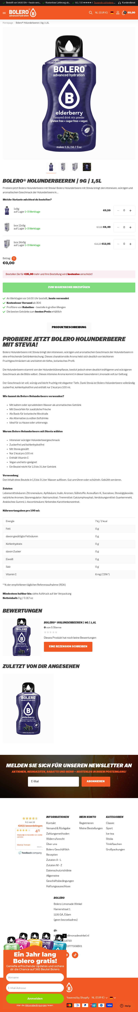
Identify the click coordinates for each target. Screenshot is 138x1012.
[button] (130, 211)
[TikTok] (75, 955)
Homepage (8, 23)
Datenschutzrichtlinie (59, 870)
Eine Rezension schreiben (68, 646)
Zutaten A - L (53, 860)
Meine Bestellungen (91, 828)
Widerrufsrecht (55, 839)
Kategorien (114, 817)
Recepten (52, 855)
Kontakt (51, 823)
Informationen (57, 817)
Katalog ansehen (5, 12)
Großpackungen (115, 849)
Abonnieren (96, 781)
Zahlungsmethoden (57, 834)
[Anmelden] (117, 12)
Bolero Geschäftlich (57, 849)
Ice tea (110, 834)
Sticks (109, 839)
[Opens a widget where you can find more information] (125, 1006)
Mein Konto (87, 817)
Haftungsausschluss (58, 886)
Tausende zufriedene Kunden (107, 3)
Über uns (51, 844)
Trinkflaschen (114, 844)
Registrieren (86, 823)
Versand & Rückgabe (58, 828)
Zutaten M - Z (54, 865)
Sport (109, 828)
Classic (110, 823)
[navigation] (51, 167)
